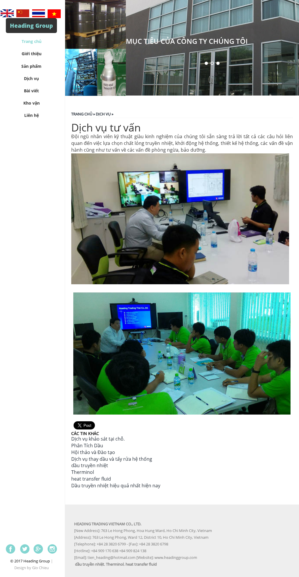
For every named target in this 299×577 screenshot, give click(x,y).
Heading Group (31, 26)
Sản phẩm (31, 66)
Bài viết (31, 90)
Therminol (82, 472)
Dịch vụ (31, 78)
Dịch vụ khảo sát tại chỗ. (98, 439)
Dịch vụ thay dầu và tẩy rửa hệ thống (111, 459)
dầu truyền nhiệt (89, 465)
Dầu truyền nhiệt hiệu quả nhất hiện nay (115, 485)
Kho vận (31, 103)
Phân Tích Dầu (87, 445)
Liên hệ (31, 115)
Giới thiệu (31, 53)
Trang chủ (31, 41)
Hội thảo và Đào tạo (93, 452)
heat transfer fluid (91, 479)
